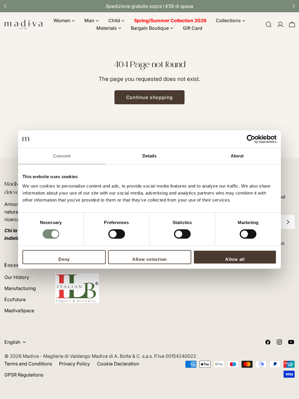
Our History (16, 277)
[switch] (116, 234)
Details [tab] (149, 155)
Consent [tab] (62, 155)
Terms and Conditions (28, 364)
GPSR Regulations (23, 375)
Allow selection (149, 259)
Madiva (31, 356)
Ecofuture (15, 299)
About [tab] (237, 155)
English (12, 342)
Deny (64, 259)
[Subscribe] (288, 222)
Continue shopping (149, 97)
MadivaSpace (19, 310)
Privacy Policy (74, 364)
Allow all (235, 259)
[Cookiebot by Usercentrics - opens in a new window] (251, 139)
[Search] (268, 24)
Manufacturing (20, 288)
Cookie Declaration (118, 364)
